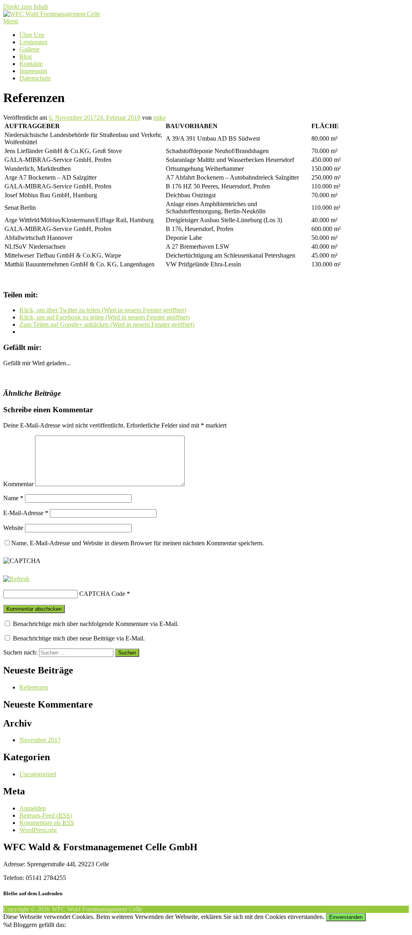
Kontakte (31, 63)
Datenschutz (35, 78)
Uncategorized (37, 774)
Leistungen (33, 42)
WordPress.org (38, 830)
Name (13, 498)
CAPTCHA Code (102, 593)
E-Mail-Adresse (25, 512)
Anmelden (32, 808)
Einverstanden (346, 917)
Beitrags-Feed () (45, 815)
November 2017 (40, 740)
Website (13, 527)
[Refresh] (16, 578)
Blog (25, 56)
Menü (10, 21)
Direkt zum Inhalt (25, 6)
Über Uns (31, 34)
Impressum (33, 71)
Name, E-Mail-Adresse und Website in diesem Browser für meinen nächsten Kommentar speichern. (137, 543)
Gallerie (29, 49)
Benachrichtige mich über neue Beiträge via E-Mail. (79, 638)
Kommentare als (46, 822)
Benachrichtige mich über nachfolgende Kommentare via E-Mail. (96, 623)
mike (159, 117)
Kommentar (18, 484)
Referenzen (33, 687)
